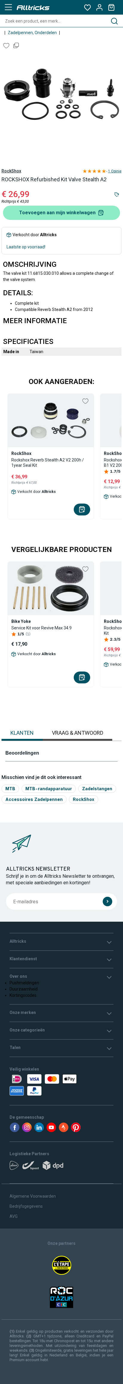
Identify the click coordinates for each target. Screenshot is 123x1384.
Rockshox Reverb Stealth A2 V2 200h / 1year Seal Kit (47, 463)
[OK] (107, 901)
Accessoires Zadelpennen (34, 799)
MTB (10, 788)
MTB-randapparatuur (48, 788)
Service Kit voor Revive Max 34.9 (41, 628)
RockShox (11, 171)
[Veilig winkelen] (61, 1085)
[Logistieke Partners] (61, 1167)
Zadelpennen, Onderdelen (32, 32)
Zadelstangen (97, 788)
